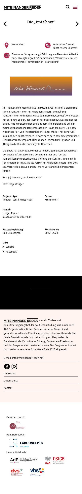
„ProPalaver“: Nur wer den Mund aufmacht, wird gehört (5, 25)
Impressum (10, 373)
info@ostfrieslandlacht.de (17, 217)
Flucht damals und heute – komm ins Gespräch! (77, 23)
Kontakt (8, 388)
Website (10, 247)
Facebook (11, 252)
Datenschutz (11, 380)
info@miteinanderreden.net (27, 358)
